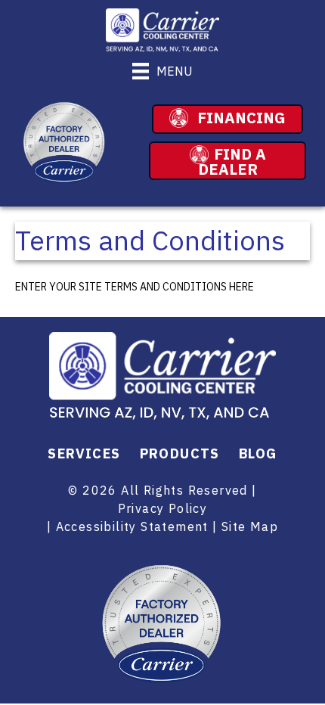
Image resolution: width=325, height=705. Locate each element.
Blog (258, 454)
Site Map (249, 526)
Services (84, 454)
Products (180, 454)
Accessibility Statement (132, 526)
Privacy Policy (163, 508)
